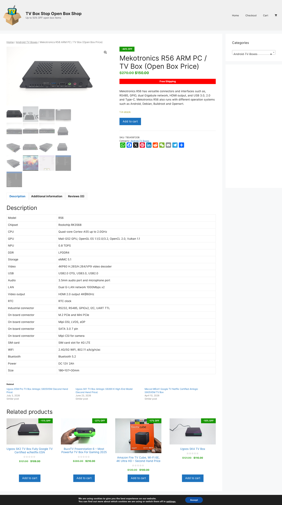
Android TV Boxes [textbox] (253, 54)
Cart (265, 15)
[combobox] (253, 52)
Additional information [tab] (46, 196)
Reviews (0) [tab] (76, 196)
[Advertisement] (253, 128)
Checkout (251, 15)
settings (170, 501)
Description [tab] (17, 196)
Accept (194, 500)
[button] (105, 52)
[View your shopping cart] (275, 15)
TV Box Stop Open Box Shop (54, 13)
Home (235, 15)
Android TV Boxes (27, 42)
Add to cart (130, 121)
